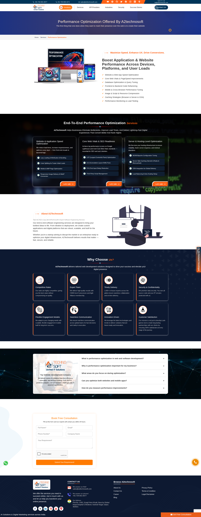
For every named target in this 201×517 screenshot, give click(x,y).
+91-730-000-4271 (63, 2)
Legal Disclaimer (148, 494)
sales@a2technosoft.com (89, 2)
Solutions (67, 7)
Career (116, 494)
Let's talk (67, 184)
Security (121, 7)
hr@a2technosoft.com (161, 2)
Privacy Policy (147, 488)
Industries (108, 7)
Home (37, 37)
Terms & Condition (148, 491)
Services (80, 7)
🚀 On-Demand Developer (199, 259)
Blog (115, 497)
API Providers (94, 7)
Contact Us (161, 7)
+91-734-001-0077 (41, 2)
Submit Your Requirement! (64, 462)
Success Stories (136, 7)
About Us (117, 488)
